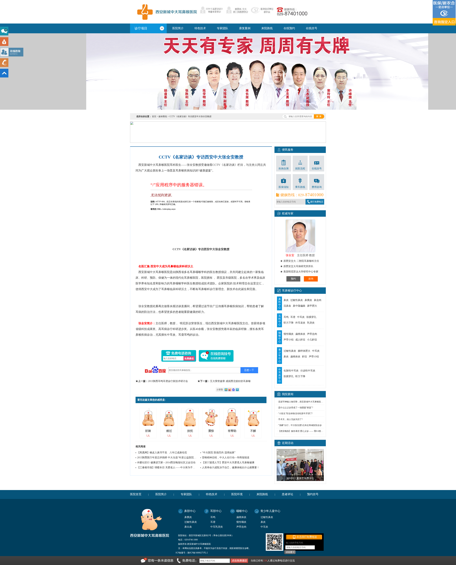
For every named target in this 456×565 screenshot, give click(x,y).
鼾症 (304, 356)
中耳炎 (301, 317)
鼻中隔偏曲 (299, 305)
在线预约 (289, 28)
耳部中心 (216, 510)
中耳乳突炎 (216, 526)
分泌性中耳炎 (307, 370)
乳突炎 (311, 322)
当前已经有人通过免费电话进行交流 (273, 560)
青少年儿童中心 (270, 510)
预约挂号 (312, 494)
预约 (293, 278)
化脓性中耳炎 (291, 370)
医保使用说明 (444, 12)
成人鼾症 (300, 339)
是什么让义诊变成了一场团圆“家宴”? (295, 407)
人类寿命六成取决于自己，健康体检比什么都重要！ (230, 467)
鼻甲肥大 (312, 305)
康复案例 (244, 28)
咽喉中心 (242, 510)
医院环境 (237, 494)
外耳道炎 (300, 322)
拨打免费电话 (316, 202)
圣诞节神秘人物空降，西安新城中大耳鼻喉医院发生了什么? (306, 401)
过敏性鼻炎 (296, 300)
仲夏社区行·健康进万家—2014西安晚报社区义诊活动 (166, 462)
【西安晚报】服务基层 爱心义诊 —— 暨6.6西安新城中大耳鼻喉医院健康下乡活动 (316, 431)
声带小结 (289, 339)
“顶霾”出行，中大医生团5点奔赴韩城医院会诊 (300, 425)
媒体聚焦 (163, 116)
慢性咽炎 (289, 334)
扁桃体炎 (300, 334)
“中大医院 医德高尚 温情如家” (218, 452)
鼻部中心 (190, 510)
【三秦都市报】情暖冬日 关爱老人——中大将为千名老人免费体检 (173, 467)
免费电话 (189, 358)
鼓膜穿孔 (311, 317)
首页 (154, 116)
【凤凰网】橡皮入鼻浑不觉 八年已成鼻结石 (162, 452)
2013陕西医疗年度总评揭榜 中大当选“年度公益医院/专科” (169, 457)
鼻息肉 (317, 300)
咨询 (310, 278)
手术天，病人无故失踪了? (290, 419)
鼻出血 (188, 526)
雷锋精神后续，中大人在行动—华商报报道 (225, 457)
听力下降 (289, 322)
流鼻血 (287, 305)
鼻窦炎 (308, 300)
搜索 (319, 116)
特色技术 (200, 28)
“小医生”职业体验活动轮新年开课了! (295, 413)
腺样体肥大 (304, 351)
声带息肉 (312, 334)
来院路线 (267, 28)
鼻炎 (286, 300)
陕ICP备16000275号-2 (198, 552)
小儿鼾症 (312, 339)
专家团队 (222, 28)
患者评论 (287, 494)
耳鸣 (286, 317)
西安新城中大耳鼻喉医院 (166, 11)
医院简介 (178, 28)
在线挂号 (311, 28)
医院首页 (135, 494)
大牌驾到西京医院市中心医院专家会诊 (228, 71)
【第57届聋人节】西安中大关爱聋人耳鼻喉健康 (228, 462)
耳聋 (292, 317)
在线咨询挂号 (216, 356)
